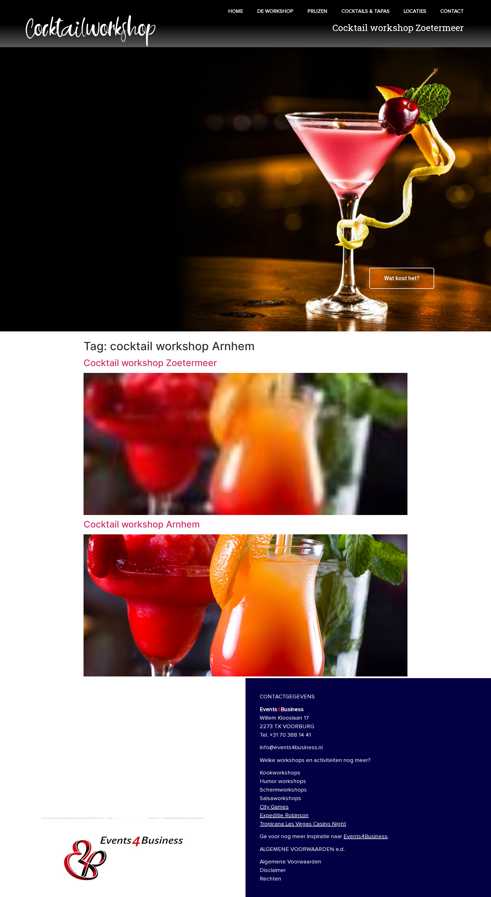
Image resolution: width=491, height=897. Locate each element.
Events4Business (366, 836)
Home (235, 11)
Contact (452, 11)
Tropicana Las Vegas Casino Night (303, 824)
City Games (274, 807)
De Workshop (275, 11)
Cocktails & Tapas (366, 11)
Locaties (415, 11)
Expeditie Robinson (284, 815)
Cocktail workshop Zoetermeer (150, 362)
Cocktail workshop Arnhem (142, 524)
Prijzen (317, 11)
